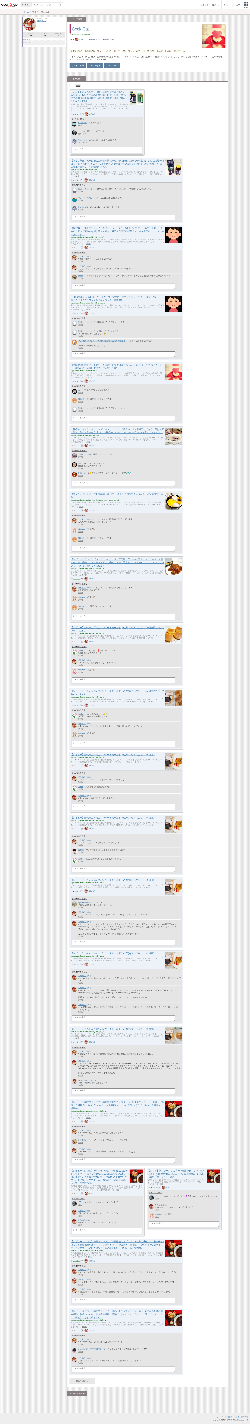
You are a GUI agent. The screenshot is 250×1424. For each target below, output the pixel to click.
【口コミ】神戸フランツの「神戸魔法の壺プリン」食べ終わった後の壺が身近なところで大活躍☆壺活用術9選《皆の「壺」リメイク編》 (176, 1173)
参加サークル (58, 35)
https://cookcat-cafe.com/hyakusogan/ (84, 170)
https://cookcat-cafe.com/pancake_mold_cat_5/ (87, 757)
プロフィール (112, 65)
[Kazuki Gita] (74, 141)
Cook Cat (80, 28)
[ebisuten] (74, 530)
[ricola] (74, 277)
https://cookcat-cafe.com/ (80, 34)
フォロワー (44, 35)
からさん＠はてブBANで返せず (92, 1349)
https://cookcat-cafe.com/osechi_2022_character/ (88, 303)
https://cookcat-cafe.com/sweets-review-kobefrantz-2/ (89, 1250)
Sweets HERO (84, 454)
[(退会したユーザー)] (74, 190)
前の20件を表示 (79, 185)
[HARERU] (74, 1141)
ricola (80, 276)
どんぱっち (82, 123)
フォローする (95, 65)
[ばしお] (74, 400)
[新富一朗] (74, 474)
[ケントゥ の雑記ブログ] (74, 199)
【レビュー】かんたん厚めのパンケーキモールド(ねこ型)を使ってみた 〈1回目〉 (113, 1028)
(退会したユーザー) (86, 189)
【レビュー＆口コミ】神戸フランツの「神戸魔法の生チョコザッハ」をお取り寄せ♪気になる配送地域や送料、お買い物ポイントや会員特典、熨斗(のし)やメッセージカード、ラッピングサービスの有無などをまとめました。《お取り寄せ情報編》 (100, 1176)
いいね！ (76, 114)
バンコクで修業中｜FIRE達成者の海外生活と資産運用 (102, 341)
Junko (80, 650)
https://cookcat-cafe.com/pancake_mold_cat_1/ (87, 1032)
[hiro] (74, 465)
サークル (220, 1417)
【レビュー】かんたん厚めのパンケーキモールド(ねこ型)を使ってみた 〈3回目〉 (113, 880)
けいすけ (81, 131)
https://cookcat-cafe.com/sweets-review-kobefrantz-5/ (89, 1111)
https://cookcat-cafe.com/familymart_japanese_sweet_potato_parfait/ (95, 500)
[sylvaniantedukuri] (74, 904)
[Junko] (74, 652)
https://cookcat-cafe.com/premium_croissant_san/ (88, 568)
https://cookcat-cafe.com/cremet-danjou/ (85, 435)
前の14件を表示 (155, 1193)
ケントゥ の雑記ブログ (88, 198)
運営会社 (244, 1417)
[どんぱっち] (74, 124)
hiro (79, 463)
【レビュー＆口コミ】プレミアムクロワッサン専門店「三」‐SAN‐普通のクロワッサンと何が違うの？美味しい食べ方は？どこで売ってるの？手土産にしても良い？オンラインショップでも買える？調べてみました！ (117, 562)
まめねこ (82, 39)
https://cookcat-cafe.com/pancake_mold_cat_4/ (87, 820)
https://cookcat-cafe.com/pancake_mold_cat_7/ (87, 633)
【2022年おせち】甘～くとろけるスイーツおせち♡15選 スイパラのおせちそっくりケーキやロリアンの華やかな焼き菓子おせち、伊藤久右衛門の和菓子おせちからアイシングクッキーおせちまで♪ (117, 231)
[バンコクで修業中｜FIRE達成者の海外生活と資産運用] (74, 342)
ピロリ (81, 850)
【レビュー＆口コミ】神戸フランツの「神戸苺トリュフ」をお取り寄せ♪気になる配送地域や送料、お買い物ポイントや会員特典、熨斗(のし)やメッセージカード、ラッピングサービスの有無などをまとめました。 (117, 1314)
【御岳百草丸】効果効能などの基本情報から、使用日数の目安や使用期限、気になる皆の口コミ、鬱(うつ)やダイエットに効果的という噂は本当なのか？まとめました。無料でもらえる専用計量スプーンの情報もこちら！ (117, 163)
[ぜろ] (74, 1203)
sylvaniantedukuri (85, 902)
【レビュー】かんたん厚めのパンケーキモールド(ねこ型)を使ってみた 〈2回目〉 (113, 953)
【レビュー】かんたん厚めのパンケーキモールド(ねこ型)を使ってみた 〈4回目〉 (113, 817)
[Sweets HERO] (74, 456)
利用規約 (228, 1417)
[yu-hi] (74, 391)
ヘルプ (236, 1417)
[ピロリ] (74, 851)
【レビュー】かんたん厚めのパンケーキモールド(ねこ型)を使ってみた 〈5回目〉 (113, 754)
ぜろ (79, 1202)
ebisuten (81, 529)
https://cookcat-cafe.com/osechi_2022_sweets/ (87, 237)
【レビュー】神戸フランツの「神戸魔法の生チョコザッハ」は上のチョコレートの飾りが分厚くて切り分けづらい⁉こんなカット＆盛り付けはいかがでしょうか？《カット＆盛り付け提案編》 (117, 1105)
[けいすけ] (74, 132)
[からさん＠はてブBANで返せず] (74, 1350)
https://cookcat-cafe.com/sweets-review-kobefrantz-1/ (89, 1320)
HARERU (82, 1140)
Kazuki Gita (82, 140)
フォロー (30, 35)
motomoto (82, 1080)
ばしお (81, 399)
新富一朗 (82, 473)
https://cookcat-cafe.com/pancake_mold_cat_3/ (87, 883)
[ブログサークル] (9, 4)
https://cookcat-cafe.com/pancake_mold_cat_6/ (87, 697)
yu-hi (80, 390)
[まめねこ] (87, 114)
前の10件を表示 (78, 1199)
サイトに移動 (78, 65)
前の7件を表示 (78, 119)
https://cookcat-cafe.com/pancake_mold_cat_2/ (87, 956)
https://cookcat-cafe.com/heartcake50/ (84, 371)
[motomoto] (74, 1081)
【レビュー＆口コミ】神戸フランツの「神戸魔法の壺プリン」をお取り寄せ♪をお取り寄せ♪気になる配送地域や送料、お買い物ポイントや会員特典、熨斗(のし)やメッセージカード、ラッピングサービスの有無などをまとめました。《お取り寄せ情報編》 (117, 1244)
